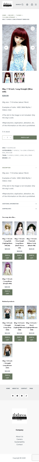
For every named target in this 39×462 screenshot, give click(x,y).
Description (6, 167)
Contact (24, 388)
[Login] (27, 4)
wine (30, 155)
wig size (9, 152)
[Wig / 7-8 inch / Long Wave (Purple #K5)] (7, 268)
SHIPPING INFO (6, 208)
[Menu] (36, 4)
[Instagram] (21, 395)
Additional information (10, 203)
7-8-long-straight (27, 150)
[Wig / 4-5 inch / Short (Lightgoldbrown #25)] (32, 312)
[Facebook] (12, 395)
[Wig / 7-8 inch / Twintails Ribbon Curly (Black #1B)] (32, 228)
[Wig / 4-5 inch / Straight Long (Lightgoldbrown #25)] (19, 312)
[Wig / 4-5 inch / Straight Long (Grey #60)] (7, 312)
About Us (15, 388)
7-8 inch (15, 150)
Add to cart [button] (7, 256)
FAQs (31, 388)
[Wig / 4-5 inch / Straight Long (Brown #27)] (7, 350)
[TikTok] (26, 395)
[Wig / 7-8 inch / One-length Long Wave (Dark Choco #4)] (19, 228)
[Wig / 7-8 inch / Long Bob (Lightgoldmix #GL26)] (7, 228)
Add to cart (25, 137)
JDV (9, 158)
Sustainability (19, 442)
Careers (19, 439)
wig (3, 152)
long (22, 155)
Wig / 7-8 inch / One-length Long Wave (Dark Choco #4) (19, 243)
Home (8, 388)
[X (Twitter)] (17, 395)
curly (16, 155)
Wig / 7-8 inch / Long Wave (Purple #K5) (7, 281)
